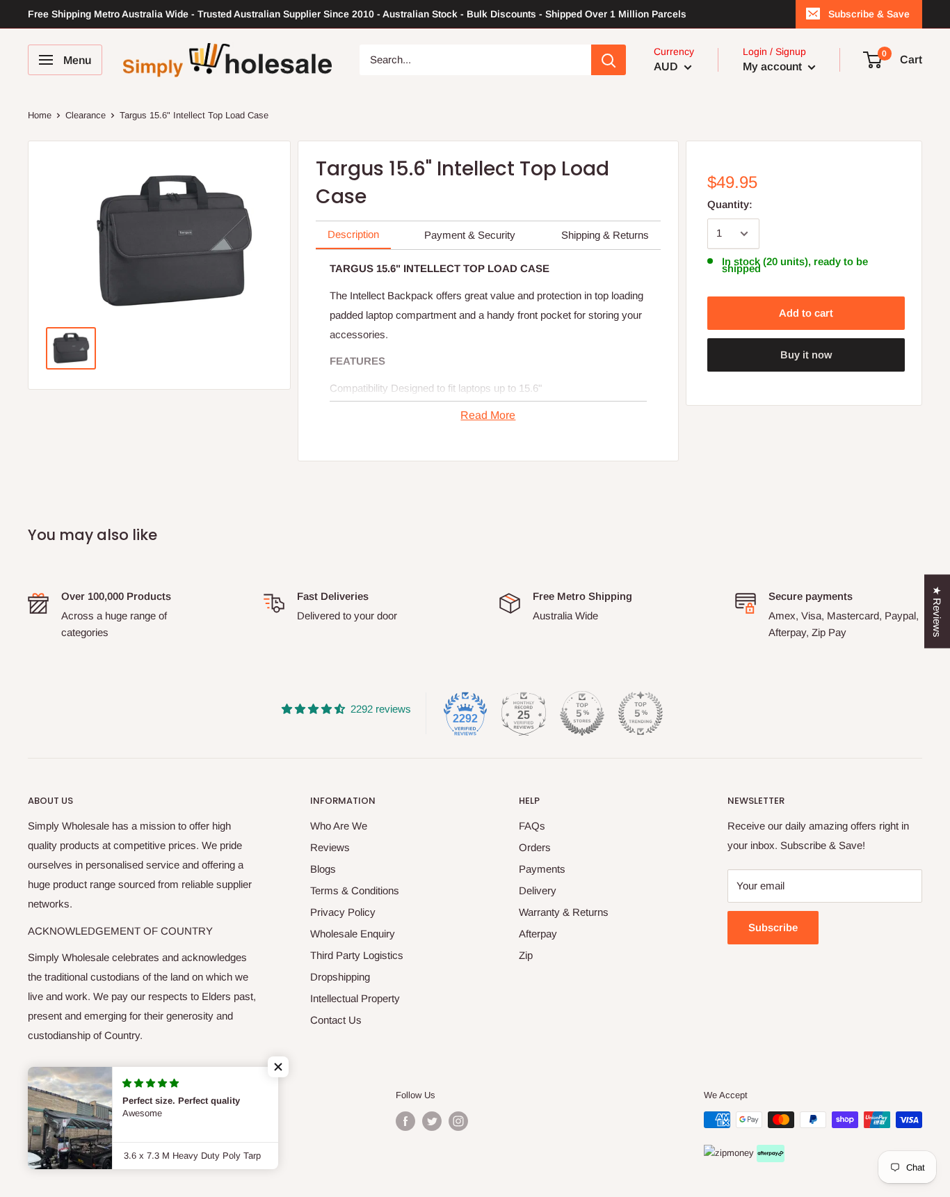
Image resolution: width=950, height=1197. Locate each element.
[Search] (608, 60)
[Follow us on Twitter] (432, 1121)
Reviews (330, 847)
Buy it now (806, 354)
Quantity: (729, 204)
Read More (487, 415)
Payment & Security (469, 235)
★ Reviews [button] (937, 611)
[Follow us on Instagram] (458, 1121)
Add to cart (806, 313)
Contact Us (336, 1020)
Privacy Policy (343, 912)
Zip (526, 955)
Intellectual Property (355, 998)
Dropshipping (340, 977)
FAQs (532, 826)
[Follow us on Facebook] (405, 1121)
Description (353, 234)
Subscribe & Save (869, 13)
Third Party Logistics (356, 955)
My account (774, 66)
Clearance (85, 115)
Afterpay (538, 934)
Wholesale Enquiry (352, 934)
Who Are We (338, 826)
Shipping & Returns (605, 235)
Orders (535, 847)
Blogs (323, 869)
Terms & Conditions (354, 890)
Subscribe (773, 927)
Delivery (537, 890)
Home (39, 115)
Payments (542, 869)
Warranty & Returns (564, 912)
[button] (278, 1066)
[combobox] (475, 60)
